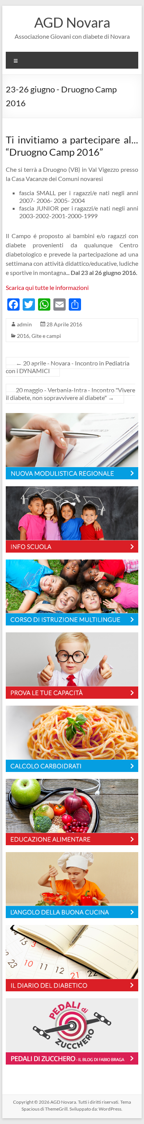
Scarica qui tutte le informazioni (47, 287)
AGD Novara (72, 22)
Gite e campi (46, 335)
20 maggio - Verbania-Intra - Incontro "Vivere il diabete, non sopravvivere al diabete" (70, 393)
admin (24, 324)
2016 (23, 335)
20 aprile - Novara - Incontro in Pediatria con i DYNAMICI (67, 366)
